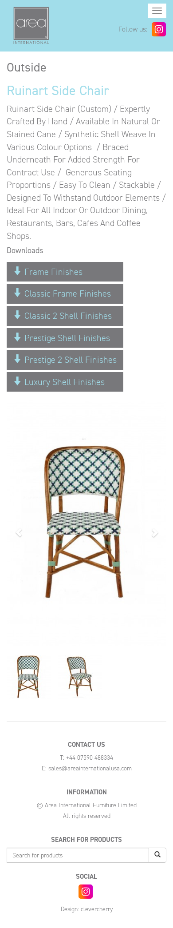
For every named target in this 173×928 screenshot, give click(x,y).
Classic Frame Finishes (66, 293)
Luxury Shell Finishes (63, 382)
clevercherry (97, 909)
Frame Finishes (52, 272)
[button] (19, 528)
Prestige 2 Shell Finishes (69, 359)
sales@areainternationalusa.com (90, 768)
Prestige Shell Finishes (66, 338)
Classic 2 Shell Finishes (67, 315)
